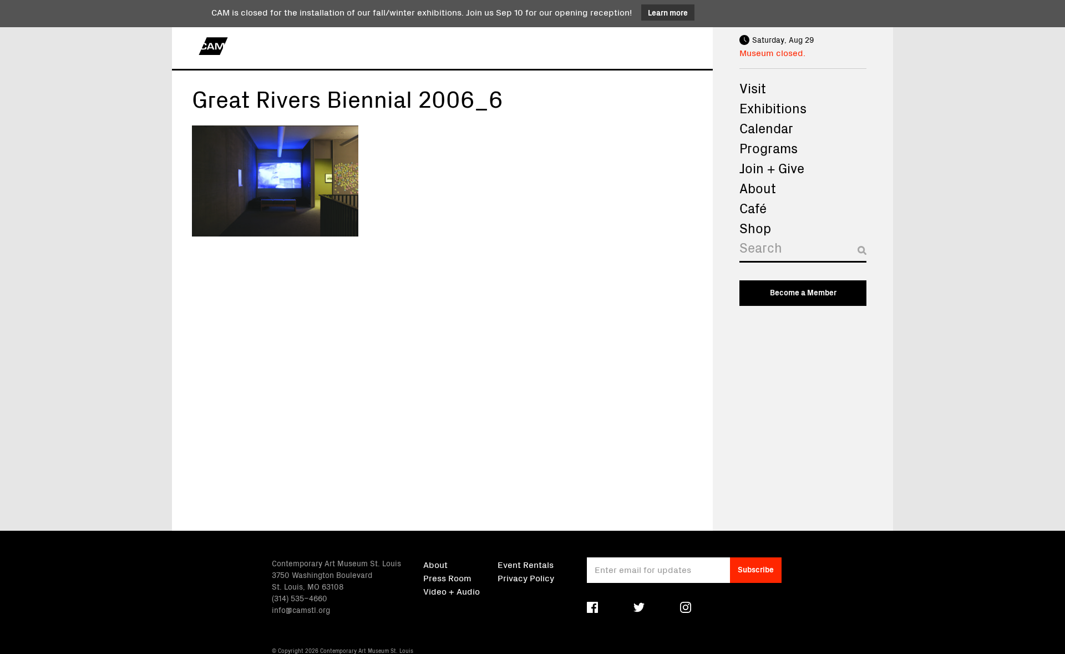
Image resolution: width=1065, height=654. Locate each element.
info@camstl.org (301, 609)
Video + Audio (451, 591)
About (757, 187)
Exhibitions (773, 107)
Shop (755, 227)
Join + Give (771, 167)
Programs (768, 147)
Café (753, 207)
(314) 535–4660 (299, 597)
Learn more (668, 12)
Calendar (766, 127)
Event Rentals (526, 564)
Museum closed (771, 52)
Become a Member (803, 292)
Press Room (447, 577)
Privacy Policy (526, 577)
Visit (752, 87)
